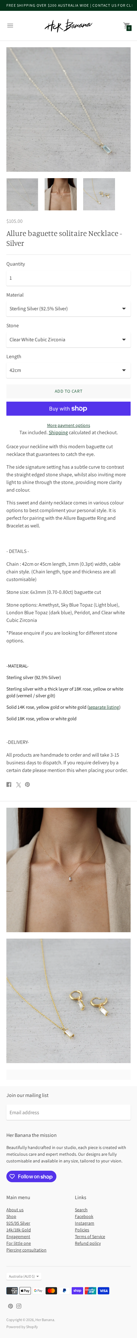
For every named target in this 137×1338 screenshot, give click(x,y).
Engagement (18, 1236)
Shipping (58, 432)
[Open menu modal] (10, 25)
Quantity (15, 264)
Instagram (84, 1223)
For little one (18, 1243)
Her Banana (44, 1319)
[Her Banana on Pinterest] (10, 1305)
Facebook (84, 1216)
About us (15, 1210)
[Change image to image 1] (22, 194)
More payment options (68, 425)
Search (81, 1210)
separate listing (104, 707)
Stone (12, 326)
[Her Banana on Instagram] (18, 1305)
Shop (11, 1216)
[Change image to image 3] (99, 194)
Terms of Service (90, 1236)
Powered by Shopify (22, 1326)
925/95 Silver (18, 1223)
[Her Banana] (68, 26)
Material (15, 295)
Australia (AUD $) (22, 1276)
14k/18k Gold (18, 1230)
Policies (82, 1230)
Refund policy (88, 1243)
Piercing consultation (26, 1250)
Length (13, 356)
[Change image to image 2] (60, 194)
